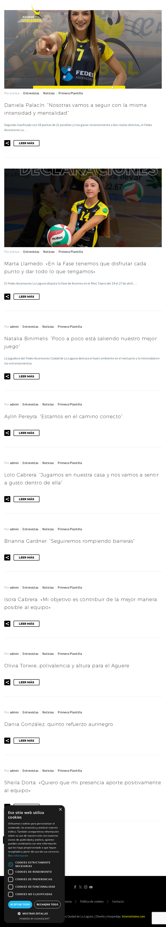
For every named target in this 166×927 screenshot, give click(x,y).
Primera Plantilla (71, 93)
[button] (7, 143)
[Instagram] (85, 887)
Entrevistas (31, 93)
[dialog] (34, 864)
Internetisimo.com (133, 916)
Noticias (49, 93)
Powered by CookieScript (34, 918)
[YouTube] (91, 887)
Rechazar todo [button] (47, 904)
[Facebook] (75, 887)
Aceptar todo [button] (20, 904)
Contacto (118, 901)
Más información (18, 855)
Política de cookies (92, 901)
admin (14, 326)
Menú (62, 14)
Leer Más (26, 143)
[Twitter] (80, 887)
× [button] (60, 809)
